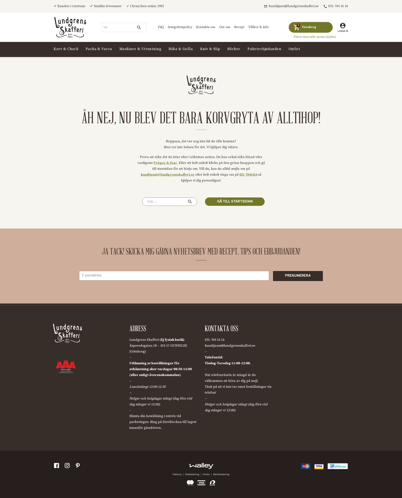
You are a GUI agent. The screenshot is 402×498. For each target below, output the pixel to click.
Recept (239, 27)
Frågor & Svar (165, 163)
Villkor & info (258, 27)
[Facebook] (57, 466)
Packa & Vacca (99, 49)
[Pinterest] (78, 466)
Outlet (294, 49)
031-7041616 (248, 174)
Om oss (224, 27)
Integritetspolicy (180, 27)
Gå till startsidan (235, 201)
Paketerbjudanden (264, 49)
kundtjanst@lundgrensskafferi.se (294, 6)
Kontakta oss (205, 27)
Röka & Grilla (181, 49)
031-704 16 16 (338, 6)
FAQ (161, 27)
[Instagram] (68, 466)
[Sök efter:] (169, 201)
